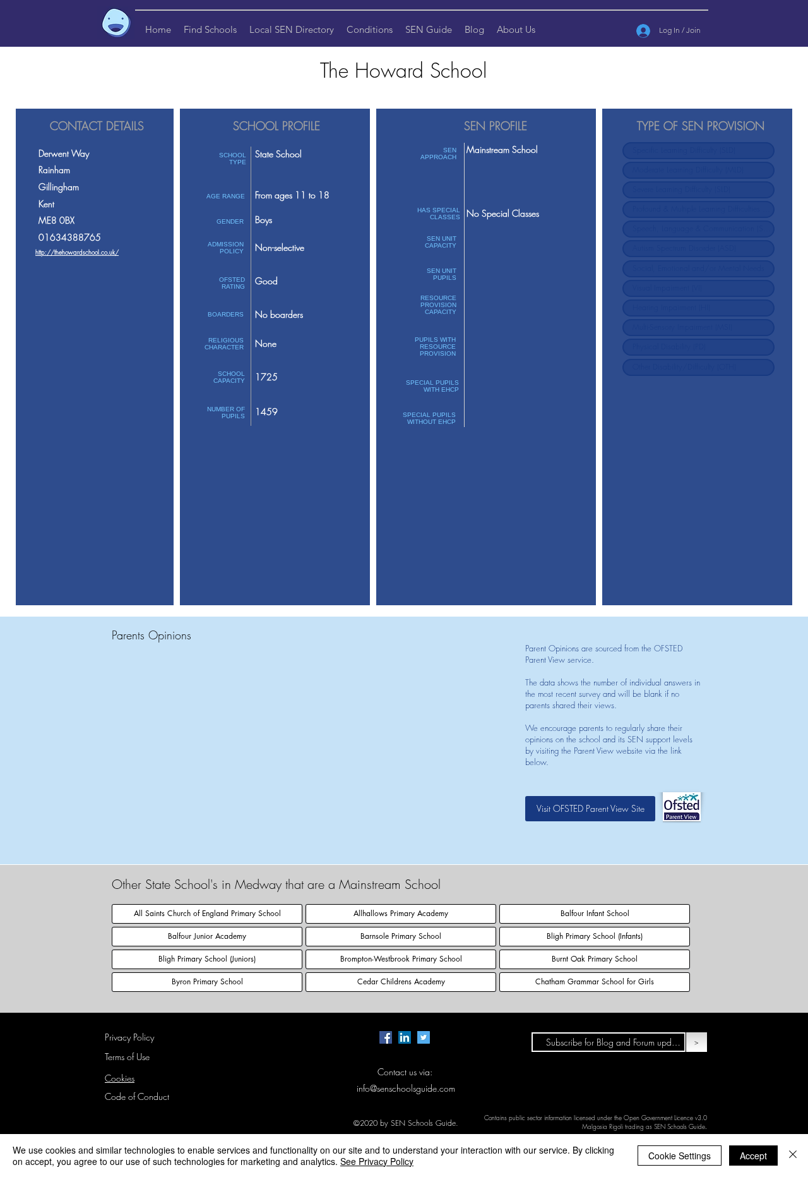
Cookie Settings (679, 1155)
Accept (753, 1155)
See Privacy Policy (376, 1161)
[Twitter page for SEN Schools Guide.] (423, 1037)
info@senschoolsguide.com (406, 1088)
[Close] (792, 1155)
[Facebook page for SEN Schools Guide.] (385, 1037)
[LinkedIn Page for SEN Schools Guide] (404, 1037)
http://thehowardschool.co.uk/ (77, 252)
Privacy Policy (129, 1037)
